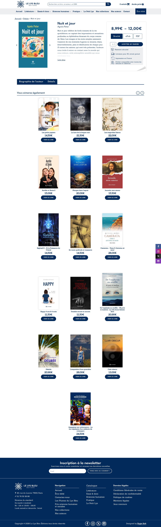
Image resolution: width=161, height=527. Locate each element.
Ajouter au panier (130, 44)
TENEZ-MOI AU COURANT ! (100, 471)
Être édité (141, 11)
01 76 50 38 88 (23, 496)
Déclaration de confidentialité (127, 494)
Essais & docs (43, 11)
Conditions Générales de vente (127, 490)
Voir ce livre (48, 140)
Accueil (19, 11)
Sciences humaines (61, 11)
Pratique (76, 11)
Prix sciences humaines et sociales (66, 505)
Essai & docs (92, 493)
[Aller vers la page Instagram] (93, 523)
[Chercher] (108, 4)
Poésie (26, 18)
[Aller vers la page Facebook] (87, 523)
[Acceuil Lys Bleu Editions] (28, 4)
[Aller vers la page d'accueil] (31, 486)
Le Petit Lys (89, 11)
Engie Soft (141, 523)
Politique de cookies (122, 497)
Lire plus (61, 60)
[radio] (117, 36)
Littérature (29, 11)
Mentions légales (121, 500)
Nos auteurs (116, 11)
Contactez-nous (62, 497)
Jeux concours (120, 504)
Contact (126, 11)
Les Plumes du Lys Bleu (66, 500)
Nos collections (102, 11)
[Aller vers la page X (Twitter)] (98, 523)
